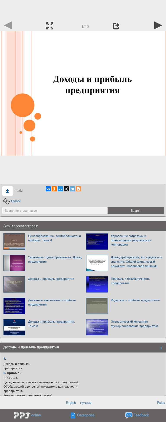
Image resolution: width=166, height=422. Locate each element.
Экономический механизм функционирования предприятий (134, 323)
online (36, 414)
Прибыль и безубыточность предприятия (130, 280)
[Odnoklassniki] (54, 188)
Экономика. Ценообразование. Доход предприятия (54, 259)
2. (4, 372)
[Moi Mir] (60, 188)
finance (16, 201)
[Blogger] (78, 188)
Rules (161, 402)
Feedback (141, 415)
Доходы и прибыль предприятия (51, 278)
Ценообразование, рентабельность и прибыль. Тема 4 (54, 237)
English (71, 402)
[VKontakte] (48, 188)
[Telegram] (72, 188)
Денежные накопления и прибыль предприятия (52, 302)
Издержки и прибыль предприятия (135, 300)
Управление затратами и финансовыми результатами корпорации (131, 239)
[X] (66, 188)
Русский (85, 402)
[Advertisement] (83, 9)
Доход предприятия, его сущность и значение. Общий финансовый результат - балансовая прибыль (136, 261)
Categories (85, 415)
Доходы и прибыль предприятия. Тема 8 (51, 323)
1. (4, 358)
